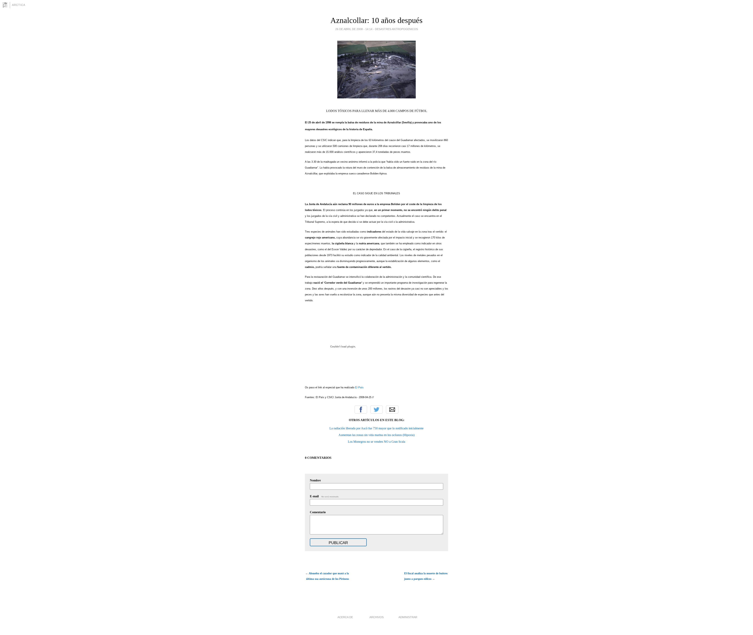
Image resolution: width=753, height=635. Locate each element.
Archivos (376, 617)
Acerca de (345, 617)
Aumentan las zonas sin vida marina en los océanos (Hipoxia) (376, 435)
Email (392, 409)
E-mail (324, 496)
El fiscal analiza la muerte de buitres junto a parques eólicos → (425, 576)
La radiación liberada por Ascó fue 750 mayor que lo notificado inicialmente (376, 428)
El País (359, 387)
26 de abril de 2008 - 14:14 (353, 29)
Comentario (318, 512)
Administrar (407, 617)
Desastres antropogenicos (396, 29)
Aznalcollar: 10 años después (376, 20)
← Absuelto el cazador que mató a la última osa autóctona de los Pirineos (327, 576)
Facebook (361, 409)
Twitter (376, 409)
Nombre (315, 480)
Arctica (18, 4)
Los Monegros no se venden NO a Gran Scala (376, 441)
